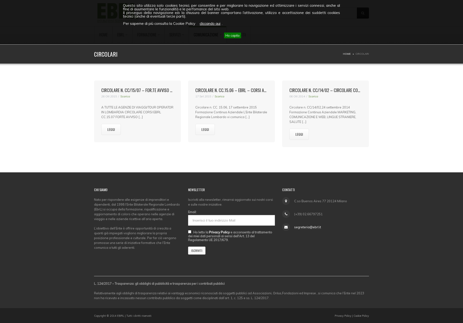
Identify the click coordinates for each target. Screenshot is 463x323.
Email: (192, 212)
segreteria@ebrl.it (307, 227)
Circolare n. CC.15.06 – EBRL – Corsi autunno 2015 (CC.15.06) (250, 90)
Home (347, 53)
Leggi (111, 129)
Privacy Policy (219, 232)
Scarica (125, 96)
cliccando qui (210, 23)
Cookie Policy (361, 315)
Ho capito (232, 35)
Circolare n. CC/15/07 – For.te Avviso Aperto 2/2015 (148, 90)
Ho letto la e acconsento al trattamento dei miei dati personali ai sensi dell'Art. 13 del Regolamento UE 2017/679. (230, 236)
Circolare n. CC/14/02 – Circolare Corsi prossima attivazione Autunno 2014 (359, 90)
